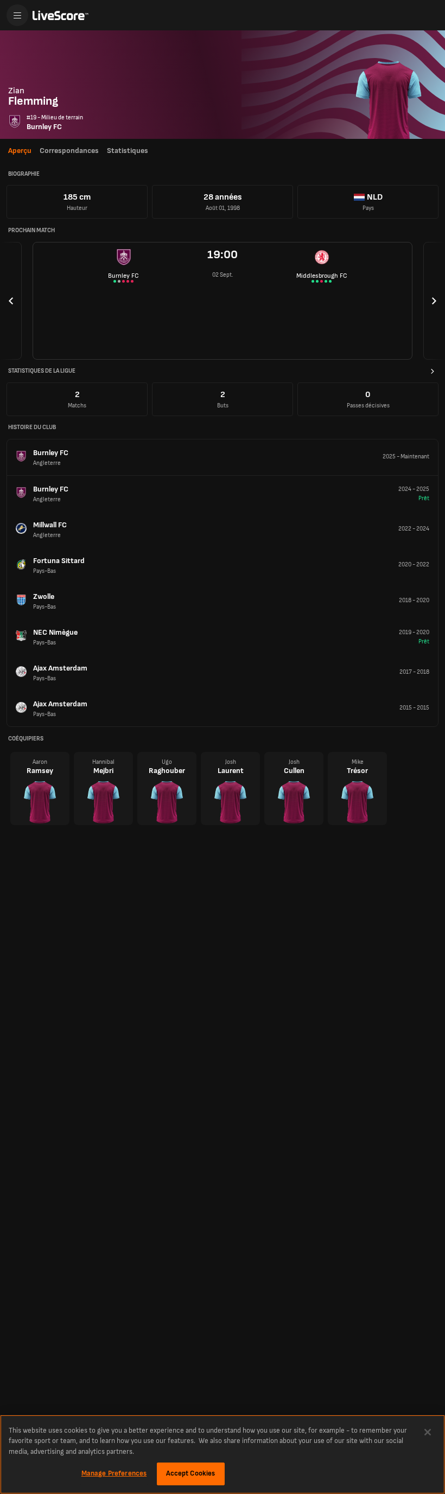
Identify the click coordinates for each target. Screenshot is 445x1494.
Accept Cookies (190, 1473)
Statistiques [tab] (127, 150)
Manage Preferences (114, 1473)
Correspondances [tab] (69, 150)
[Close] (428, 1432)
